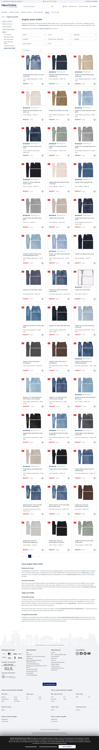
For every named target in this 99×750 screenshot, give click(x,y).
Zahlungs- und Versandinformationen (35, 656)
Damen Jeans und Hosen (9, 690)
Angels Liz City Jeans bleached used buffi (84, 326)
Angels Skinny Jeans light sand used (32, 469)
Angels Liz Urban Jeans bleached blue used (85, 398)
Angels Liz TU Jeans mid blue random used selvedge (58, 398)
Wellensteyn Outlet (8, 37)
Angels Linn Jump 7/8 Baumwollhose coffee (81, 505)
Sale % (4, 32)
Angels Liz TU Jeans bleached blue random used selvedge (32, 398)
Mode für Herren (7, 24)
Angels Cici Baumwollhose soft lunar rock (32, 111)
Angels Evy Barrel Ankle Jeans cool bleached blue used (32, 254)
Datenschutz (29, 658)
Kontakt (53, 652)
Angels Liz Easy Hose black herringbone (31, 362)
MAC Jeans (4, 694)
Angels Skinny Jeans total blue (58, 469)
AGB (27, 652)
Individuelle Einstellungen (31, 746)
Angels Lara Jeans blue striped (32, 290)
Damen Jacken (6, 716)
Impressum (29, 654)
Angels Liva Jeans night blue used (59, 325)
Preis (49, 43)
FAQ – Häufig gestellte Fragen (58, 654)
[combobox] (36, 6)
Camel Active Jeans (81, 707)
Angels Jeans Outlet (9, 48)
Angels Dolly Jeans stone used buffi (84, 218)
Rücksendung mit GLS (31, 671)
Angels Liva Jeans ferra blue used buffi (33, 326)
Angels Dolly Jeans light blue (84, 182)
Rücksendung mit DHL (31, 669)
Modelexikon (54, 670)
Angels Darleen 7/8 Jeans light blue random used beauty (32, 505)
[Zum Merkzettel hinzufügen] (42, 84)
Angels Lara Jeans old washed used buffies (58, 290)
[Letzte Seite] (39, 556)
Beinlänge (77, 34)
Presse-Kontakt (55, 656)
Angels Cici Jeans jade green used (58, 147)
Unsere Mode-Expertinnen (58, 662)
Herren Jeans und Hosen (58, 690)
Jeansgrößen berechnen (57, 668)
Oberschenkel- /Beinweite (55, 39)
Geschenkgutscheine (8, 29)
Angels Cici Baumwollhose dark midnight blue (58, 75)
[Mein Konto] (73, 6)
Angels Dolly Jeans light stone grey (32, 218)
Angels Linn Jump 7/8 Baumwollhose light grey (30, 541)
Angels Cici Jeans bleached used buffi (85, 111)
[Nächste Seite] (36, 556)
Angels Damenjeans (44, 28)
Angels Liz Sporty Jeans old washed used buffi (83, 362)
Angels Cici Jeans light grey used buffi (85, 147)
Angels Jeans (85, 572)
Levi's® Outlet (7, 34)
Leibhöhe (25, 39)
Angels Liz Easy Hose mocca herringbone (57, 362)
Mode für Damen (7, 21)
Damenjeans (59, 603)
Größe (24, 34)
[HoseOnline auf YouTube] (88, 654)
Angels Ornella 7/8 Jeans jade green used (84, 541)
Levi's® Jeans (79, 694)
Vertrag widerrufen (49, 684)
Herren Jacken (55, 716)
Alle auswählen (67, 746)
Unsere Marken (7, 26)
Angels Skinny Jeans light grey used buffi (84, 433)
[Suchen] (52, 6)
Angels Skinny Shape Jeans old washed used (84, 469)
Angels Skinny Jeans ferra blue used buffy (58, 433)
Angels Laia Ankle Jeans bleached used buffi (59, 254)
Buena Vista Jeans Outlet (8, 42)
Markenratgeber (55, 664)
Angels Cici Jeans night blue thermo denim (31, 182)
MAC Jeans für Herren (56, 694)
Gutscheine (54, 658)
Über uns (53, 660)
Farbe (50, 34)
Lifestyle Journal (55, 666)
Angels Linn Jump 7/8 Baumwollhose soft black (56, 541)
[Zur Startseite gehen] (10, 6)
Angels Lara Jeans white (82, 290)
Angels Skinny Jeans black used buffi (33, 433)
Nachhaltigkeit (29, 673)
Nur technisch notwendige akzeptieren (48, 746)
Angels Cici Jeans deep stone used (32, 147)
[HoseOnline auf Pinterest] (85, 654)
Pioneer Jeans (54, 707)
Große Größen (27, 43)
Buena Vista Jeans (6, 707)
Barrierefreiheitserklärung (32, 663)
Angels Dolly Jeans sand (56, 218)
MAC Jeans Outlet (8, 39)
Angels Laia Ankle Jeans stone (84, 254)
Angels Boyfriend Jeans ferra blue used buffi (33, 75)
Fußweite (76, 39)
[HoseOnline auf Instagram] (77, 654)
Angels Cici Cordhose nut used (58, 110)
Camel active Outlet (9, 45)
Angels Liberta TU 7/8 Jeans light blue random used (59, 505)
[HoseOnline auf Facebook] (81, 654)
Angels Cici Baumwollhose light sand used (84, 75)
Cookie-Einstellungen (31, 675)
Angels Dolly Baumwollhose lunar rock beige (59, 182)
